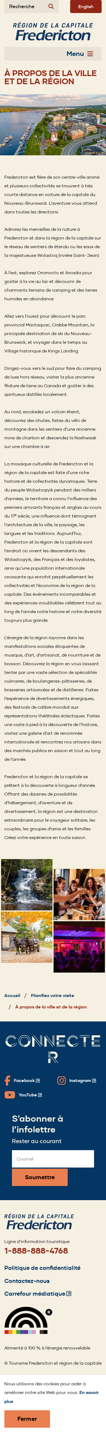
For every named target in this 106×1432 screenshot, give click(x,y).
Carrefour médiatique (37, 1293)
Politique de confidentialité (42, 1268)
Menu (75, 54)
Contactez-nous (27, 1281)
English (85, 6)
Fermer (27, 1418)
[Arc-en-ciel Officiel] (28, 1332)
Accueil (12, 995)
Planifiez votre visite (52, 995)
